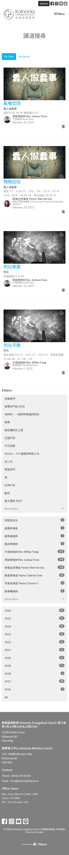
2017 (34, 681)
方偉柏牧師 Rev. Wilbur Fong (34, 551)
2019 (34, 665)
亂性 (7, 493)
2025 (34, 618)
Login (40, 832)
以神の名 (10, 485)
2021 (34, 649)
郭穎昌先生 (34, 520)
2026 (34, 610)
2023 (34, 634)
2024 (34, 626)
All (6, 697)
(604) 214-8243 (21, 775)
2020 (34, 657)
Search (44, 3)
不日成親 (10, 445)
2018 (34, 673)
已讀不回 (10, 437)
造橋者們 (10, 398)
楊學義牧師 (34, 536)
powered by (32, 847)
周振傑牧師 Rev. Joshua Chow (34, 559)
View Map (7, 740)
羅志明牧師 (34, 543)
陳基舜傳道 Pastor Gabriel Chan (34, 575)
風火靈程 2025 (13, 500)
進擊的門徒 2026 (15, 406)
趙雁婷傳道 (34, 528)
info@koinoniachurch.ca (24, 780)
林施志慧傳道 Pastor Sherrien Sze (34, 567)
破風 (7, 422)
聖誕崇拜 (10, 469)
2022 (34, 642)
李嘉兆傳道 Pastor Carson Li (34, 583)
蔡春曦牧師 (34, 591)
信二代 (9, 461)
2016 (34, 689)
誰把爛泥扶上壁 (14, 430)
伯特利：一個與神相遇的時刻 (22, 414)
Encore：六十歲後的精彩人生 (22, 453)
